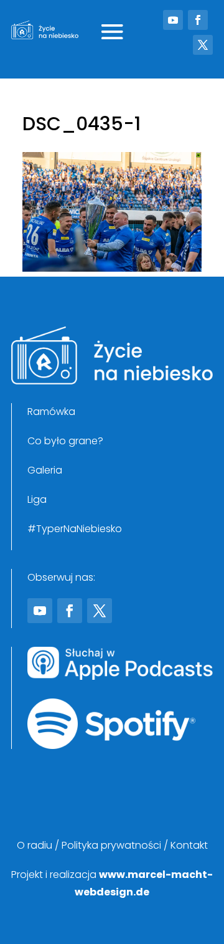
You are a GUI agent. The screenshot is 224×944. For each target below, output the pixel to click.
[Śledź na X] (203, 45)
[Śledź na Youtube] (173, 20)
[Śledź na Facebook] (198, 20)
